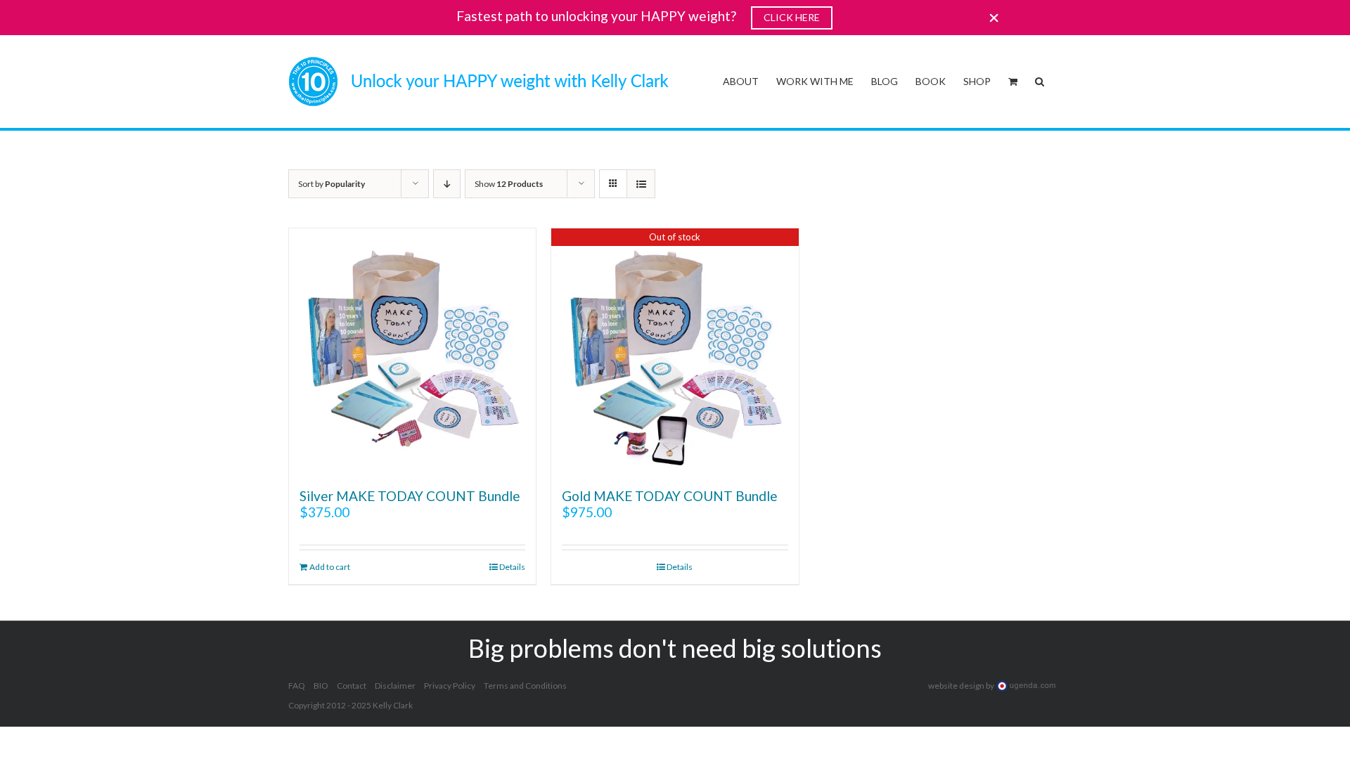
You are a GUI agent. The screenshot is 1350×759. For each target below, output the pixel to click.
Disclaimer (395, 685)
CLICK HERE (792, 17)
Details (512, 567)
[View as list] (641, 183)
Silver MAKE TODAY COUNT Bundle (410, 496)
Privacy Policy (449, 685)
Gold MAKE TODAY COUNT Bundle (670, 496)
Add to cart (329, 567)
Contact (351, 685)
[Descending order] (447, 183)
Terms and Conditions (525, 685)
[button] (1039, 80)
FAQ (296, 685)
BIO (321, 685)
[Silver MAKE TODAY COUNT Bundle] (412, 351)
